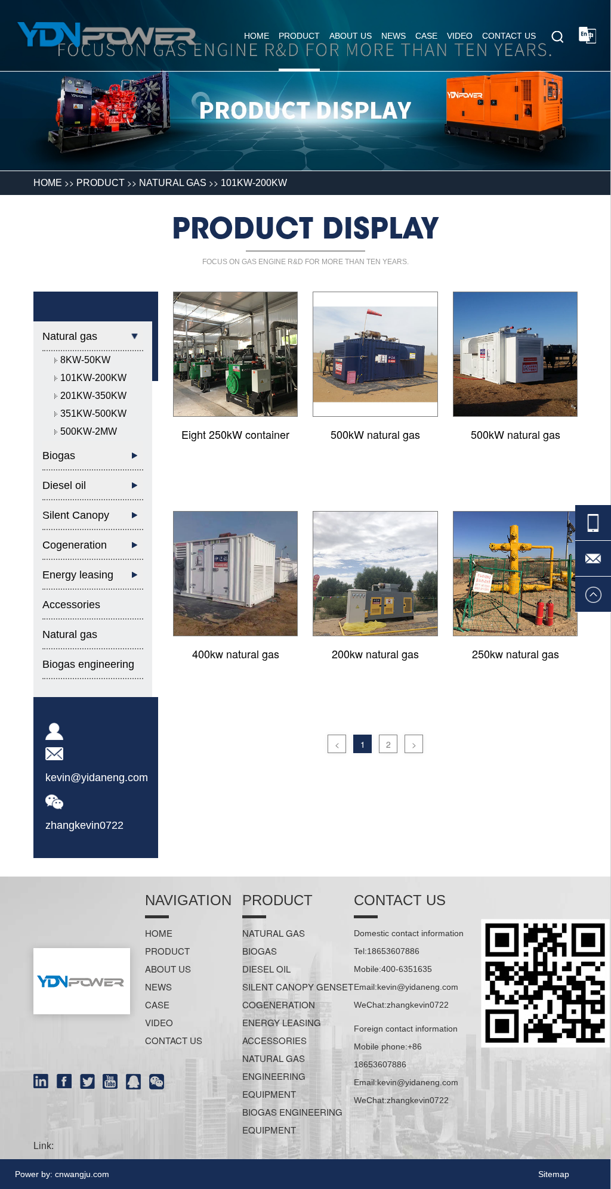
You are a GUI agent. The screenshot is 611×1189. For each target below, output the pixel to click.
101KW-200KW (254, 183)
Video (460, 36)
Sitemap (553, 1174)
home (256, 36)
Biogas (259, 951)
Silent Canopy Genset (297, 986)
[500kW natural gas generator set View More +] (375, 354)
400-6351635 (406, 969)
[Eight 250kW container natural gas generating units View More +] (235, 354)
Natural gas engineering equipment (70, 638)
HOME (47, 183)
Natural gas (172, 183)
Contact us (509, 36)
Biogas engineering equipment (88, 668)
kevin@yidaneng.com (96, 778)
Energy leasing (281, 1022)
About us (350, 36)
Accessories (71, 605)
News (393, 36)
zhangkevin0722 (84, 825)
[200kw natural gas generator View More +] (375, 573)
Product (299, 36)
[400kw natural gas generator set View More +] (235, 573)
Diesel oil (266, 968)
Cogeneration (278, 1004)
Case (426, 36)
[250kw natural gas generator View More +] (515, 573)
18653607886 (393, 951)
